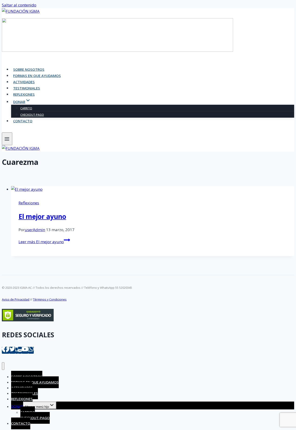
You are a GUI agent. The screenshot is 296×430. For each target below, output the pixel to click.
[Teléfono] (16, 350)
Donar (17, 406)
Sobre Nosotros (28, 69)
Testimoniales (26, 88)
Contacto (22, 121)
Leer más (41, 241)
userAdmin (35, 229)
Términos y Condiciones (50, 299)
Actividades (24, 82)
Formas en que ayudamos (37, 75)
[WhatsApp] (31, 350)
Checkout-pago (32, 115)
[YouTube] (25, 350)
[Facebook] (5, 350)
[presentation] (152, 189)
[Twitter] (12, 350)
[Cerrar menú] (3, 366)
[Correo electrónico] (20, 350)
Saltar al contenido (19, 5)
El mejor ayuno (42, 216)
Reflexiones (24, 94)
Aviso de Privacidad (15, 299)
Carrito (26, 108)
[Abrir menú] (7, 138)
